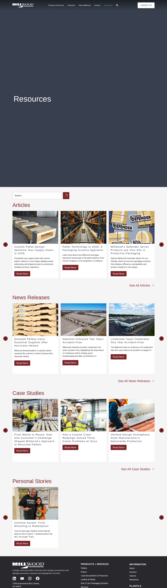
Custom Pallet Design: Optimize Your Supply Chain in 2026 (33, 250)
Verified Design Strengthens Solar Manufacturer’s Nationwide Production (130, 438)
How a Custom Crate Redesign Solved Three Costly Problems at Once (79, 438)
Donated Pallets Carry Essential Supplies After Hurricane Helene (31, 342)
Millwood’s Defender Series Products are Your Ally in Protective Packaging (130, 250)
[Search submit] (66, 195)
